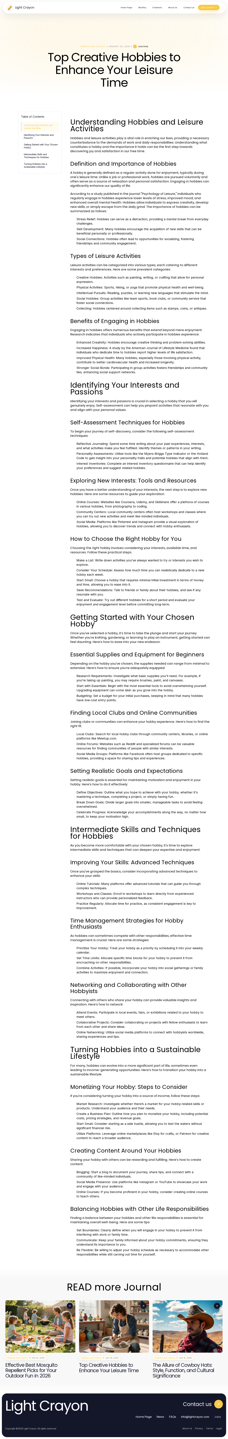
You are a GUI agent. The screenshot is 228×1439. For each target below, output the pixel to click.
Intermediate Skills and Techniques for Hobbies (36, 156)
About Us (187, 1428)
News (160, 1417)
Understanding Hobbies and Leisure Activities (38, 126)
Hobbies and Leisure (92, 46)
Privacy (199, 1428)
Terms (209, 1428)
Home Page (144, 1417)
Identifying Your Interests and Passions (39, 136)
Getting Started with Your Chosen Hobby (41, 146)
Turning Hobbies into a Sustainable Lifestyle (35, 165)
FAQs (172, 1417)
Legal (219, 1428)
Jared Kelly (143, 46)
